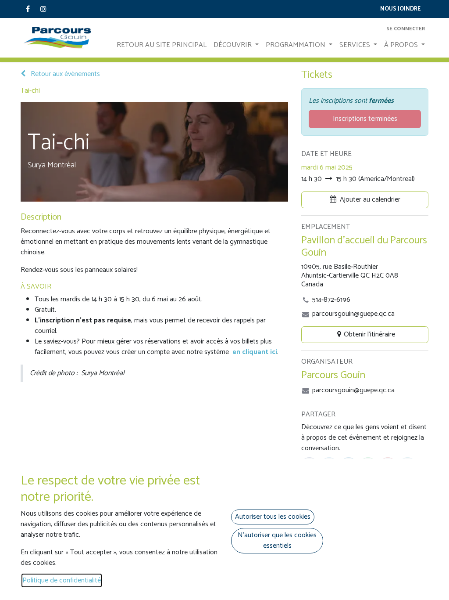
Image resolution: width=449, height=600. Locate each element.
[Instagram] (43, 9)
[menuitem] (161, 45)
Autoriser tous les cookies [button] (272, 517)
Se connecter (405, 29)
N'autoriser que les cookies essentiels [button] (277, 540)
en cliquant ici (254, 352)
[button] (364, 200)
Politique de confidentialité (61, 580)
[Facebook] (28, 9)
